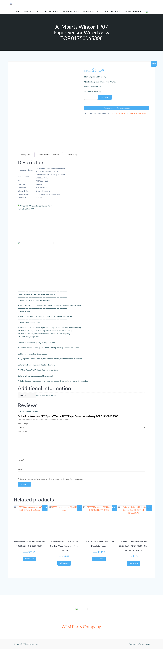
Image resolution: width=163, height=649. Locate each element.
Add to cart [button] (29, 559)
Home (17, 12)
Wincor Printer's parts (138, 113)
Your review (23, 431)
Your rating (23, 423)
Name (21, 460)
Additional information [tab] (48, 155)
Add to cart (104, 97)
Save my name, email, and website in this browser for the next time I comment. (51, 479)
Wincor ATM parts (32, 12)
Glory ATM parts (112, 12)
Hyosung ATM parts (91, 12)
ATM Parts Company (81, 626)
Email (20, 469)
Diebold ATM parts (71, 12)
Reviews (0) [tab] (72, 155)
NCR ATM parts (51, 12)
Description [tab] (25, 155)
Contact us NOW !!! (132, 12)
